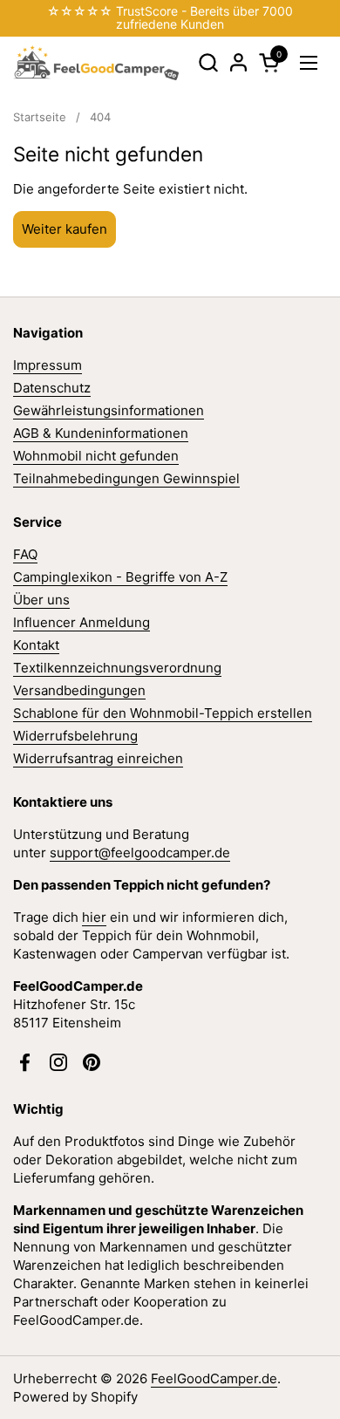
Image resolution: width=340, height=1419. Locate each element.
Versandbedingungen (79, 690)
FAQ (25, 554)
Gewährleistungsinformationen (108, 410)
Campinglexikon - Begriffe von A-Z (120, 577)
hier (94, 917)
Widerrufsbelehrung (75, 735)
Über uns (41, 599)
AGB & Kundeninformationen (100, 433)
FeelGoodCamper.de (214, 1378)
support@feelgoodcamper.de (140, 852)
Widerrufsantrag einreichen (98, 758)
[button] (208, 62)
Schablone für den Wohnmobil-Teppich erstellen (162, 713)
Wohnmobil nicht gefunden (96, 455)
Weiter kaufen (64, 229)
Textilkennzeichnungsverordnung (117, 667)
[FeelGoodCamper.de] (96, 62)
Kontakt (36, 645)
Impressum (47, 365)
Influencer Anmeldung (81, 622)
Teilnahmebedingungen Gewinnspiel (126, 478)
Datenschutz (52, 387)
